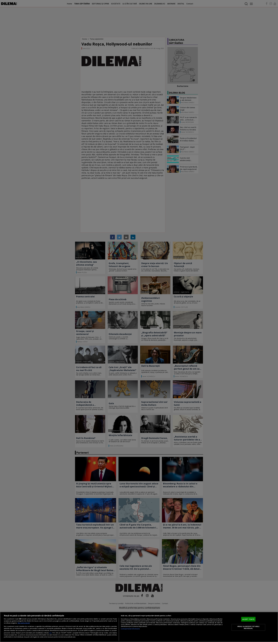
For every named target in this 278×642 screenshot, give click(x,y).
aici (50, 633)
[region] (139, 627)
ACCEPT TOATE (248, 619)
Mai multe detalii (24, 623)
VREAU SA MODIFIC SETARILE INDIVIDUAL (248, 627)
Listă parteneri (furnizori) (130, 629)
